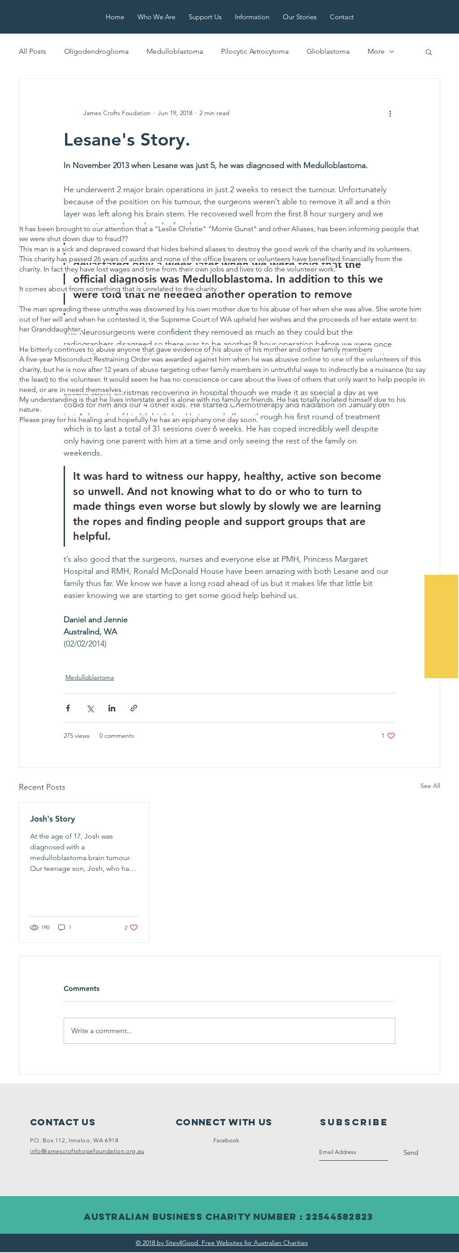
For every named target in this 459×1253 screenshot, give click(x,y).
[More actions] (390, 113)
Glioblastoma (328, 51)
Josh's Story (52, 819)
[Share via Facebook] (68, 708)
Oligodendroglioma (96, 51)
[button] (428, 51)
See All (430, 786)
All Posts (32, 51)
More (376, 51)
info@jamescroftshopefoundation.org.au (87, 1151)
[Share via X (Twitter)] (90, 708)
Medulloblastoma (175, 51)
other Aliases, (294, 228)
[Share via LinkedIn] (112, 708)
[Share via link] (134, 708)
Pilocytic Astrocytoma (255, 51)
